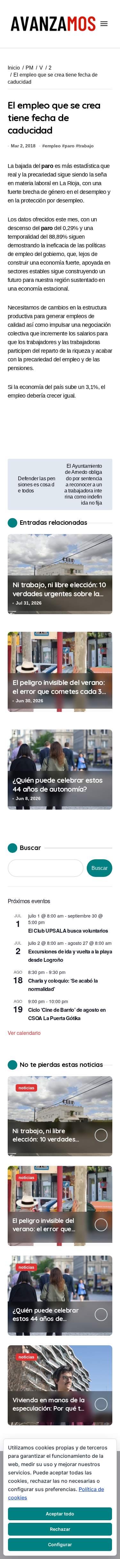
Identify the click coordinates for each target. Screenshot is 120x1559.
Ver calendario (24, 1032)
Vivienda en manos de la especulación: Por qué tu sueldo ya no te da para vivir (48, 1412)
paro (70, 145)
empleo (53, 145)
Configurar (60, 1544)
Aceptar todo (60, 1513)
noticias (26, 1087)
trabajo (86, 145)
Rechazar (60, 1529)
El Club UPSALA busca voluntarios (68, 930)
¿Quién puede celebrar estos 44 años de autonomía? (57, 785)
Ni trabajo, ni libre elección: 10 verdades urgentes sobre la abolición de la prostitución (59, 593)
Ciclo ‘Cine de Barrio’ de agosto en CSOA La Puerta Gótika (67, 1014)
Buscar (30, 848)
